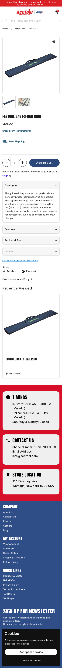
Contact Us (9, 516)
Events (7, 521)
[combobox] (31, 21)
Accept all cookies (31, 652)
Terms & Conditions (14, 589)
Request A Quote (13, 575)
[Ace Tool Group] (30, 12)
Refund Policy (10, 562)
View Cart (8, 548)
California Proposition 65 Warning (20, 260)
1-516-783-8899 (45, 447)
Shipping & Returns (14, 557)
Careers (7, 525)
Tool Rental (9, 594)
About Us (8, 512)
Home (5, 28)
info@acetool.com (25, 456)
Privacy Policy (11, 585)
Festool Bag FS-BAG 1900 (21, 359)
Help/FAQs (9, 580)
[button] (56, 12)
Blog (5, 530)
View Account (11, 544)
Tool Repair (9, 598)
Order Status (10, 553)
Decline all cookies (31, 660)
